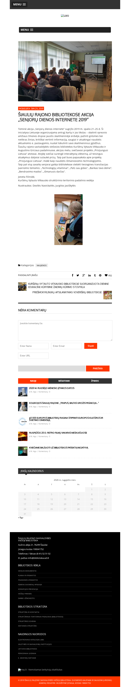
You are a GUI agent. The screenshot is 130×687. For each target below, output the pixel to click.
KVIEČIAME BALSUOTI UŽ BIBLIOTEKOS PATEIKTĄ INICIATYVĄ (58, 447)
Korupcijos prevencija (28, 589)
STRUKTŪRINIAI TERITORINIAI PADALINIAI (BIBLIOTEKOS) (40, 616)
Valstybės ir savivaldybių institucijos (35, 644)
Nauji (33, 380)
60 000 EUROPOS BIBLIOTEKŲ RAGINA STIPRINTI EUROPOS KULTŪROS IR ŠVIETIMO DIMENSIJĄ (66, 418)
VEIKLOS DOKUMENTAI (27, 571)
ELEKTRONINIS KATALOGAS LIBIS (31, 639)
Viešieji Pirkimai (25, 593)
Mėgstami (64, 380)
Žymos (95, 380)
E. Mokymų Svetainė (27, 658)
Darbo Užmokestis (26, 598)
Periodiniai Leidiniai (27, 653)
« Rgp (20, 517)
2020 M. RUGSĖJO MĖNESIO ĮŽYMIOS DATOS (51, 388)
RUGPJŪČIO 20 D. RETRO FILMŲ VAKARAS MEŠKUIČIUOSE (58, 432)
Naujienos (42, 265)
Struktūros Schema (27, 621)
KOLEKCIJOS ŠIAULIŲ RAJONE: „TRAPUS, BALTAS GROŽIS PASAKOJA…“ (64, 403)
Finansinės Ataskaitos (28, 580)
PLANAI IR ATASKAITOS (27, 575)
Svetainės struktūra (27, 626)
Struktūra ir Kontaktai (28, 612)
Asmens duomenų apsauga (30, 584)
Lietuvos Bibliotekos (27, 649)
